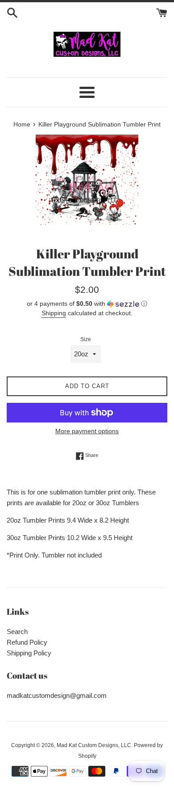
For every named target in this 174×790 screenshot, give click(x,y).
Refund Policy (27, 642)
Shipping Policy (29, 653)
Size (85, 339)
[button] (87, 304)
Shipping (53, 313)
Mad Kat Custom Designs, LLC (94, 745)
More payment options (87, 431)
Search (17, 631)
